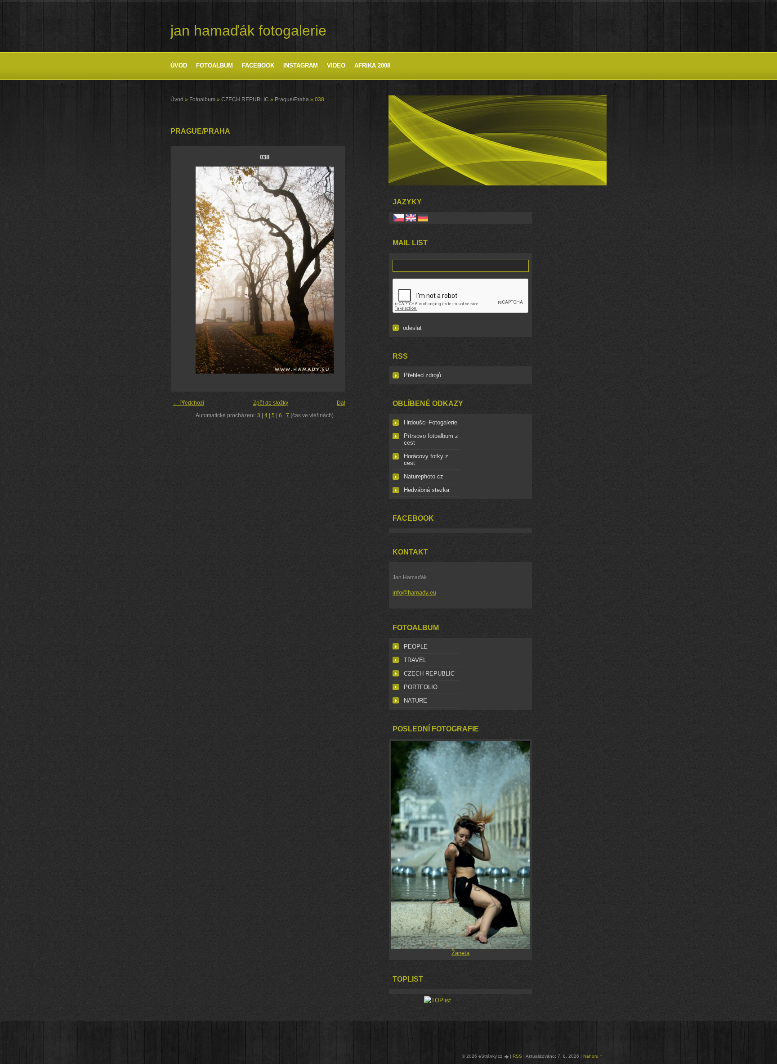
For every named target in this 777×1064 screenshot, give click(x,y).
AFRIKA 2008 (372, 65)
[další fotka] (343, 270)
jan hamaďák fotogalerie (248, 31)
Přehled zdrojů (422, 375)
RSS (517, 1056)
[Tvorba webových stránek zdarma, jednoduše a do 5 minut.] (507, 1057)
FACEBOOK (258, 65)
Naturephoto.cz (423, 476)
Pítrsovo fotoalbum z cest (431, 439)
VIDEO (336, 65)
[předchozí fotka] (185, 270)
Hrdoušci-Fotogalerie (430, 422)
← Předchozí (188, 403)
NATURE (415, 700)
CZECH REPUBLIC (245, 99)
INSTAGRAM (300, 65)
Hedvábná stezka (426, 490)
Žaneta (460, 953)
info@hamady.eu (414, 592)
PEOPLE (416, 646)
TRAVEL (415, 660)
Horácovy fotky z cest (426, 459)
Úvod (178, 65)
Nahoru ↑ (592, 1056)
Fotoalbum (214, 65)
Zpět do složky (270, 403)
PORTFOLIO (421, 687)
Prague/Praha (292, 99)
